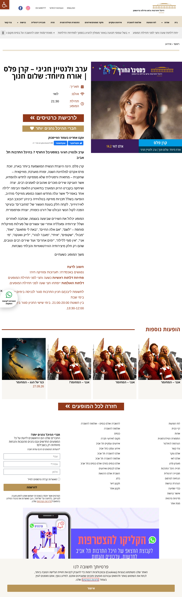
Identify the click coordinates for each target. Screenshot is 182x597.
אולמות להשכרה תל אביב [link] (107, 458)
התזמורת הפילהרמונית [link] (69, 22)
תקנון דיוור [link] (115, 483)
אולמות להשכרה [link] (134, 22)
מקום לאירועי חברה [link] (110, 438)
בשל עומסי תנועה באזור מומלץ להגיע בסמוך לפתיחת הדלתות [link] (102, 32)
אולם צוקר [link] (175, 453)
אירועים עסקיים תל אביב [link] (108, 443)
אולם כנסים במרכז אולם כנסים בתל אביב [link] (100, 463)
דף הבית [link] (176, 428)
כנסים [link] (117, 433)
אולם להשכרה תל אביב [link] (108, 453)
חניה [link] (53, 22)
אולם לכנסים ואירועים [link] (109, 468)
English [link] (71, 8)
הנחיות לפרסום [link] (172, 478)
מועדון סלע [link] (174, 463)
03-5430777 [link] (41, 8)
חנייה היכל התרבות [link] (170, 468)
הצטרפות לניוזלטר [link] (56, 8)
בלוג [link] (118, 478)
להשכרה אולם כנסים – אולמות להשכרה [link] (100, 423)
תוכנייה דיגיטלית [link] (38, 22)
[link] (4, 4)
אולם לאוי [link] (175, 458)
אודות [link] (166, 22)
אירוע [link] (168, 43)
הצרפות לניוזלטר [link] (171, 443)
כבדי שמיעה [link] (174, 488)
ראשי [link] (176, 43)
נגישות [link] (23, 22)
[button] (1, 290)
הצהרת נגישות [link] (172, 483)
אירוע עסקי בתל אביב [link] (109, 448)
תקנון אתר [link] (115, 488)
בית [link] (176, 22)
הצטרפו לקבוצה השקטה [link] (9, 302)
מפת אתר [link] (175, 503)
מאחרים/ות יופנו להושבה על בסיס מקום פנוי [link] (37, 32)
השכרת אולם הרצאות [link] (109, 473)
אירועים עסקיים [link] (115, 22)
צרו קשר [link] (8, 22)
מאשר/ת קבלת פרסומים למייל (42, 479)
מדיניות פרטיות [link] (172, 498)
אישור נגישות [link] (173, 493)
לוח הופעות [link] (151, 22)
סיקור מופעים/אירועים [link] (94, 22)
